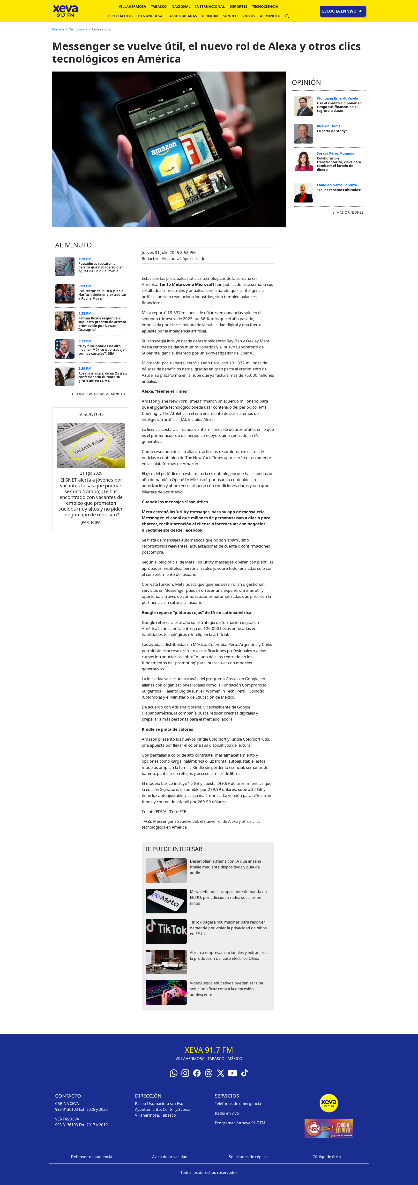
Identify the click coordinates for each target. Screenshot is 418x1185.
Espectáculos (120, 16)
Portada (58, 29)
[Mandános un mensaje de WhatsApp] (174, 1073)
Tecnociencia (265, 6)
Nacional (181, 6)
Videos (248, 16)
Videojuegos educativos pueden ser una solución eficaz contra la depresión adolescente (226, 988)
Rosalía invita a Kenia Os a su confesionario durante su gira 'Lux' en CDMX (102, 377)
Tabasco (159, 6)
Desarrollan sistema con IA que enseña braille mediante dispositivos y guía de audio (225, 867)
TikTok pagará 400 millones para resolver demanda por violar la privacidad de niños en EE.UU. (228, 927)
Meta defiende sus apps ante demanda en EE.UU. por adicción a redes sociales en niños (228, 897)
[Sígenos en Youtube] (232, 1073)
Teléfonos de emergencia (238, 1103)
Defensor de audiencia (91, 1156)
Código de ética (327, 1156)
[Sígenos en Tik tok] (244, 1072)
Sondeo (230, 16)
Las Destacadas (182, 16)
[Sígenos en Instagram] (185, 1073)
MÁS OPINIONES (350, 212)
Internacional (210, 6)
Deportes (238, 6)
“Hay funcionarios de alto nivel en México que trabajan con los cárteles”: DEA (102, 350)
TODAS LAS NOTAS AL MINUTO (99, 393)
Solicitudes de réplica (248, 1156)
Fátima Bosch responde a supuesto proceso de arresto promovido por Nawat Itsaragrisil (102, 324)
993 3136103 (66, 1109)
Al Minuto (270, 16)
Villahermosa (132, 6)
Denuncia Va (150, 16)
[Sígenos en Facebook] (197, 1073)
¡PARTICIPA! (91, 522)
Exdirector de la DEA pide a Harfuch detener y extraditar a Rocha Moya (102, 295)
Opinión (210, 16)
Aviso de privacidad (169, 1156)
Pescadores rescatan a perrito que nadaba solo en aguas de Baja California (101, 267)
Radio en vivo (227, 1113)
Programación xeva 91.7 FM (240, 1123)
